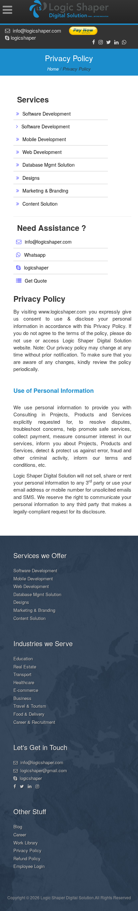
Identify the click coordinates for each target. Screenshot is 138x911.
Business (22, 698)
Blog (17, 826)
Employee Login (29, 866)
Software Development (46, 113)
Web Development (42, 152)
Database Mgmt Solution (48, 164)
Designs (31, 177)
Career (19, 834)
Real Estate (24, 666)
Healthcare (23, 682)
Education (23, 658)
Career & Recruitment (34, 722)
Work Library (25, 842)
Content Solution (40, 203)
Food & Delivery (29, 714)
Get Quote (36, 280)
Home (53, 69)
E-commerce (25, 690)
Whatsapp (35, 254)
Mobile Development (44, 139)
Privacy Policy (27, 850)
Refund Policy (27, 858)
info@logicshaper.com (35, 30)
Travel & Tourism (29, 706)
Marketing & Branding (45, 190)
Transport (22, 674)
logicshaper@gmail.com (42, 770)
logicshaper (22, 37)
